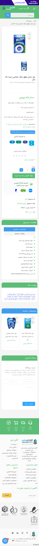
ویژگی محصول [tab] (19, 233)
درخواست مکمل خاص (9, 480)
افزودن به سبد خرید (22, 175)
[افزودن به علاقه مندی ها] (29, 34)
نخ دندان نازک (11, 124)
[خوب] (22, 156)
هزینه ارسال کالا (31, 474)
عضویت (7, 495)
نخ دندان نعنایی (30, 294)
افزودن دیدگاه (29, 404)
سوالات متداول (11, 450)
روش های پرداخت (30, 472)
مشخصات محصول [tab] (19, 229)
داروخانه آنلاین (11, 471)
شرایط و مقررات (31, 469)
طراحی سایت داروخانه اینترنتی (15, 540)
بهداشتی (25, 124)
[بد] (16, 156)
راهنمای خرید (12, 474)
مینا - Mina (28, 212)
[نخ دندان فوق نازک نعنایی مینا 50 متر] (24, 66)
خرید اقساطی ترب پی (9, 483)
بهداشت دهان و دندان (29, 127)
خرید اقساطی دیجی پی (30, 481)
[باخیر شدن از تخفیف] (29, 38)
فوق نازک (20, 294)
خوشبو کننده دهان (24, 296)
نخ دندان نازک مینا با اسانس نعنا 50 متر (28, 336)
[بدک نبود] (19, 156)
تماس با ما (12, 447)
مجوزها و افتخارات (10, 477)
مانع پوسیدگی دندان (11, 298)
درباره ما (13, 444)
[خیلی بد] (13, 156)
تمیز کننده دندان (24, 298)
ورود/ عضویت (23, 8)
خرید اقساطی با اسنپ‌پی (12, 457)
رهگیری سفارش (31, 477)
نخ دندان (19, 124)
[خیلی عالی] (25, 156)
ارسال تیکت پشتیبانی (9, 453)
